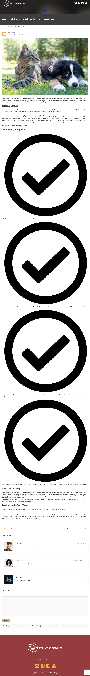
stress (34, 34)
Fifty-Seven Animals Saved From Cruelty (75, 528)
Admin (45, 659)
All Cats (40, 659)
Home (3, 26)
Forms (50, 659)
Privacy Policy (30, 673)
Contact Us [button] (4, 513)
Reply (84, 543)
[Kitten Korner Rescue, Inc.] (45, 647)
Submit (6, 620)
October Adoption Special (11, 528)
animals (27, 34)
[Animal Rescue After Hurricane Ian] (45, 66)
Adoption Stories (10, 26)
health (30, 34)
